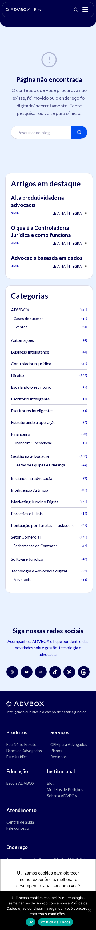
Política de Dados (55, 922)
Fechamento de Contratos (50, 545)
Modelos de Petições (65, 789)
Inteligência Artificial (49, 489)
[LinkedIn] (41, 672)
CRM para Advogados (68, 744)
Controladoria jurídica (49, 363)
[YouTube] (27, 672)
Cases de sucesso (50, 318)
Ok (30, 922)
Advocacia (50, 579)
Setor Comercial (49, 536)
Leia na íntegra (67, 213)
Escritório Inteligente (49, 398)
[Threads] (84, 672)
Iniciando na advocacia (49, 478)
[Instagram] (12, 672)
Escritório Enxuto (21, 744)
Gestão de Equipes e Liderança (50, 465)
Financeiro (49, 433)
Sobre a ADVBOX (62, 795)
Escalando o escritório (49, 387)
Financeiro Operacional (50, 442)
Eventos (50, 326)
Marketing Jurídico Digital (49, 501)
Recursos (58, 757)
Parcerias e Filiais (49, 513)
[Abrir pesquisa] (75, 9)
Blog (51, 783)
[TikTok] (55, 672)
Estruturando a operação (49, 422)
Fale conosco (17, 828)
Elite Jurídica (16, 757)
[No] (89, 910)
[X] (69, 672)
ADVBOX (49, 309)
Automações (49, 340)
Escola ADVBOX (20, 783)
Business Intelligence (49, 351)
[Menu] (85, 9)
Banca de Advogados (24, 750)
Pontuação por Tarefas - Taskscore (49, 525)
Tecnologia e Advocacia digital (49, 570)
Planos (56, 750)
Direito (49, 375)
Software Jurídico (49, 559)
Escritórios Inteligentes (49, 410)
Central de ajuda (20, 822)
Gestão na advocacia (49, 456)
